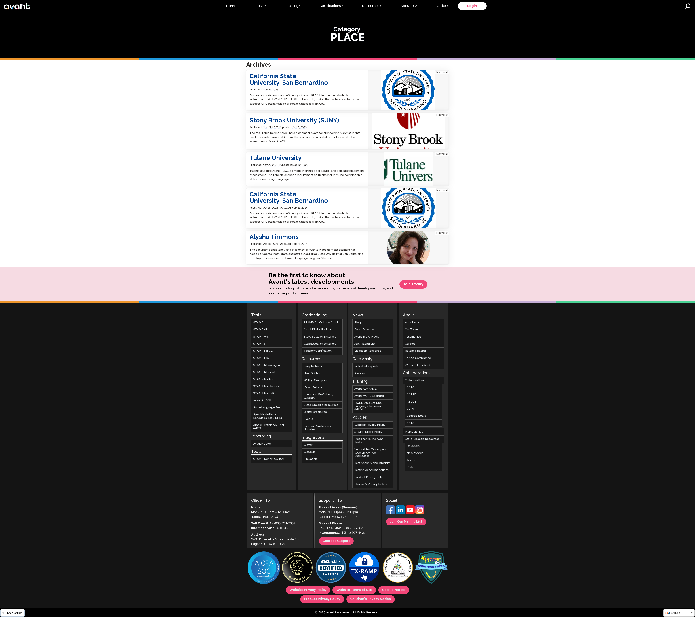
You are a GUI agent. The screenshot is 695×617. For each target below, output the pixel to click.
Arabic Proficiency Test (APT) (268, 427)
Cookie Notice (393, 590)
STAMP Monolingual (267, 365)
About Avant (413, 322)
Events (308, 419)
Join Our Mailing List (406, 522)
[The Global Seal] (297, 568)
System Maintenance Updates (318, 428)
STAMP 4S (260, 329)
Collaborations (414, 380)
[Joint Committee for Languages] (398, 568)
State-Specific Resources (321, 405)
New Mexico (415, 453)
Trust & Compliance (418, 358)
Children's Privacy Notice (370, 599)
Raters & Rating (415, 351)
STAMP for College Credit (321, 322)
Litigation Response (367, 351)
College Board (416, 416)
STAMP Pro (261, 358)
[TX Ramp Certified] (364, 568)
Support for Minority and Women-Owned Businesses (370, 453)
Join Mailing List (364, 344)
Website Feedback (418, 365)
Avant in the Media (366, 336)
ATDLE (411, 401)
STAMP (258, 322)
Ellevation (310, 459)
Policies (359, 418)
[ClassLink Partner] (331, 568)
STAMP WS (261, 336)
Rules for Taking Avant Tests (369, 441)
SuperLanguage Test (267, 407)
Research (360, 373)
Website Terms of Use (354, 590)
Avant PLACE (262, 400)
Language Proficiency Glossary (318, 396)
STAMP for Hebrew (266, 386)
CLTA (410, 408)
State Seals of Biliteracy (320, 336)
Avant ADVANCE (365, 388)
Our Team (411, 329)
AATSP (411, 394)
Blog (357, 322)
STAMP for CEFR (264, 351)
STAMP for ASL (263, 379)
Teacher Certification (318, 351)
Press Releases (364, 329)
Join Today (413, 284)
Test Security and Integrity (372, 463)
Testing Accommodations (371, 470)
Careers (410, 344)
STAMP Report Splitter (268, 459)
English (675, 612)
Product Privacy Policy (369, 477)
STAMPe (259, 344)
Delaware (413, 446)
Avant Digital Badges (318, 329)
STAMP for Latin (264, 393)
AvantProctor (262, 443)
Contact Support (336, 541)
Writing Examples (315, 380)
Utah (410, 467)
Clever (308, 445)
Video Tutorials (314, 387)
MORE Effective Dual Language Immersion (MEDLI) (368, 406)
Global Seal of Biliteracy (320, 344)
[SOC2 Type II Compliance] (264, 568)
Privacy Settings (13, 613)
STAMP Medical (264, 372)
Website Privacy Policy (369, 424)
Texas (411, 460)
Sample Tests (313, 366)
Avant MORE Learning (369, 395)
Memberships (414, 431)
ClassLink (310, 452)
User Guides (312, 373)
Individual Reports (366, 366)
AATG (411, 387)
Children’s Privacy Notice (370, 484)
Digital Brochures (315, 412)
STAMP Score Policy (368, 431)
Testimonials (413, 336)
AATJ (410, 423)
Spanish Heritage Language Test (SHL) (267, 416)
